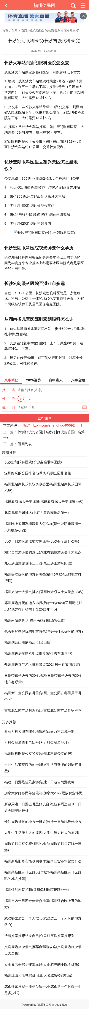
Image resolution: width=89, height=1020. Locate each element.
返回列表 (25, 443)
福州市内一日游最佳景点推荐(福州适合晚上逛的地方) (42, 904)
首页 (5, 30)
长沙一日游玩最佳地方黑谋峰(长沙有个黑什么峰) (41, 541)
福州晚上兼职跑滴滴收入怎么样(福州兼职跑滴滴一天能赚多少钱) (42, 526)
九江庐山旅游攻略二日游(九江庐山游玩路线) (38, 563)
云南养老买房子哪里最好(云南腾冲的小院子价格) (41, 964)
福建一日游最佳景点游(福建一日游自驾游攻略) (40, 781)
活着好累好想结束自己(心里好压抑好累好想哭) (40, 935)
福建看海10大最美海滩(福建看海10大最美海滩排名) (43, 501)
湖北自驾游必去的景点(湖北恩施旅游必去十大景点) (43, 552)
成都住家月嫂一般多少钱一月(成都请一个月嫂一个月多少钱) (42, 989)
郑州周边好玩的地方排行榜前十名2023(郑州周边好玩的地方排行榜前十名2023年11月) (43, 606)
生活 (15, 30)
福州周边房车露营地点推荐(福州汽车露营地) (38, 653)
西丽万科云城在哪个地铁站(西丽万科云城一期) (40, 731)
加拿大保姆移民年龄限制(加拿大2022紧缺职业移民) (43, 792)
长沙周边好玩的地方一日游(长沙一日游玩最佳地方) (43, 821)
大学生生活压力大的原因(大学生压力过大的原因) (41, 832)
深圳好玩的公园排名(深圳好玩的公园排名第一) (40, 472)
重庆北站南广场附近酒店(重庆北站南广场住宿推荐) (43, 710)
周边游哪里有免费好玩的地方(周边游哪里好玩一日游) (42, 846)
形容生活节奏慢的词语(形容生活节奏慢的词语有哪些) (42, 767)
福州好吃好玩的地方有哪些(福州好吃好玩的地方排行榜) (42, 577)
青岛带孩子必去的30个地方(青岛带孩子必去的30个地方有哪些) (43, 678)
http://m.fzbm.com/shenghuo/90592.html (51, 425)
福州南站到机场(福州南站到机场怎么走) (34, 620)
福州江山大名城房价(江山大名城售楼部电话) (38, 975)
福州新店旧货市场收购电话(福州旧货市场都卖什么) (43, 861)
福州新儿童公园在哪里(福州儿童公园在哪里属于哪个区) (42, 696)
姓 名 (8, 389)
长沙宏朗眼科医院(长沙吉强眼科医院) (33, 461)
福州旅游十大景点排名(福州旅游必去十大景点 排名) (43, 591)
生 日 (8, 407)
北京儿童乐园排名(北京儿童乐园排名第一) (36, 512)
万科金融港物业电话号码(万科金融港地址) (36, 742)
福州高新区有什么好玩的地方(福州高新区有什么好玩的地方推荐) (42, 875)
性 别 (8, 398)
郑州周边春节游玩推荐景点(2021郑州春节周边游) (42, 664)
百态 (24, 30)
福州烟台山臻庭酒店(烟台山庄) (27, 642)
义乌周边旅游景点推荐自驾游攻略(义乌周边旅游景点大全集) (42, 950)
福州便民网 (44, 5)
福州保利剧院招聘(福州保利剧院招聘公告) (36, 889)
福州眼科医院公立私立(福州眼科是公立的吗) (38, 753)
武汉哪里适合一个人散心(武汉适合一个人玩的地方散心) (42, 921)
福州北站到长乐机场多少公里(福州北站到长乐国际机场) (42, 487)
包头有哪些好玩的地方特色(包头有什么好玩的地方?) (44, 631)
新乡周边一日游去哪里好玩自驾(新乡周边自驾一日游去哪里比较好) (42, 807)
